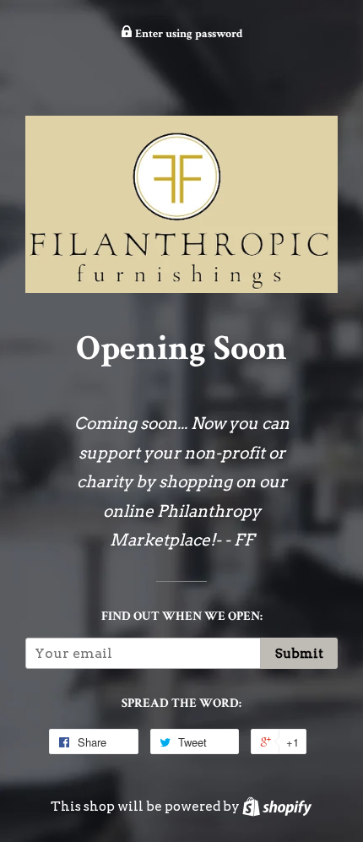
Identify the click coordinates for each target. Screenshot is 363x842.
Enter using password (188, 33)
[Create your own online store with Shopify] (277, 806)
